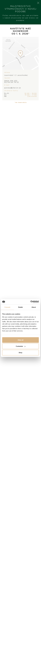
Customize (19, 346)
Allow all (20, 340)
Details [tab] (20, 307)
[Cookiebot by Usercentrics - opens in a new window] (30, 302)
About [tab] (34, 307)
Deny (20, 352)
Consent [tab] (7, 307)
